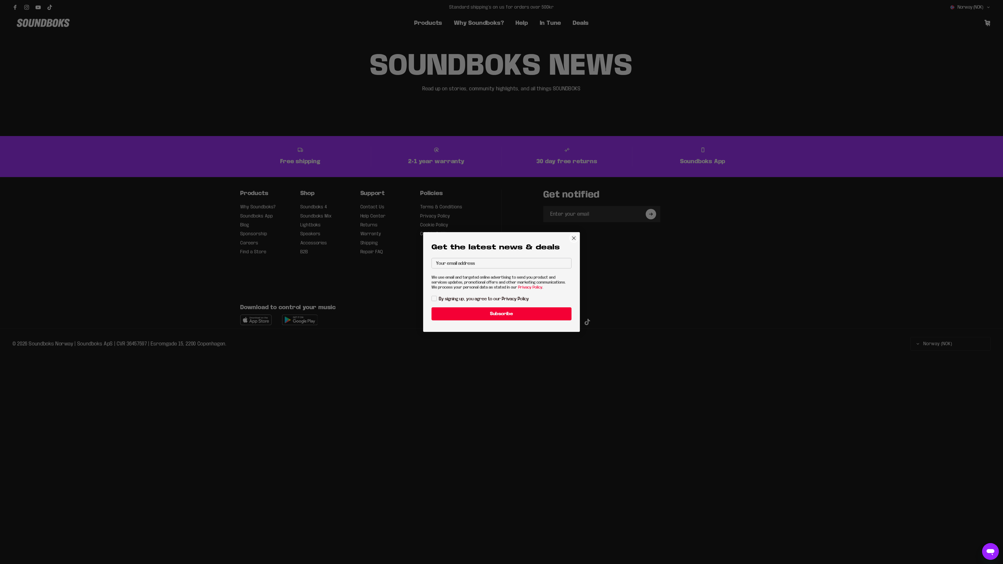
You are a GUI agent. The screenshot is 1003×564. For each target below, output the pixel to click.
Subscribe (501, 313)
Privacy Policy (530, 287)
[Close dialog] (574, 238)
